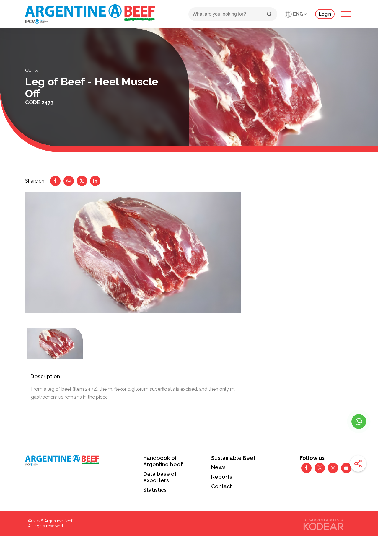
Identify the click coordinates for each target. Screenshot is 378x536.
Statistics (155, 490)
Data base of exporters (160, 477)
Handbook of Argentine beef (163, 461)
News (218, 467)
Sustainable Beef (233, 458)
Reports (221, 477)
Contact (221, 486)
